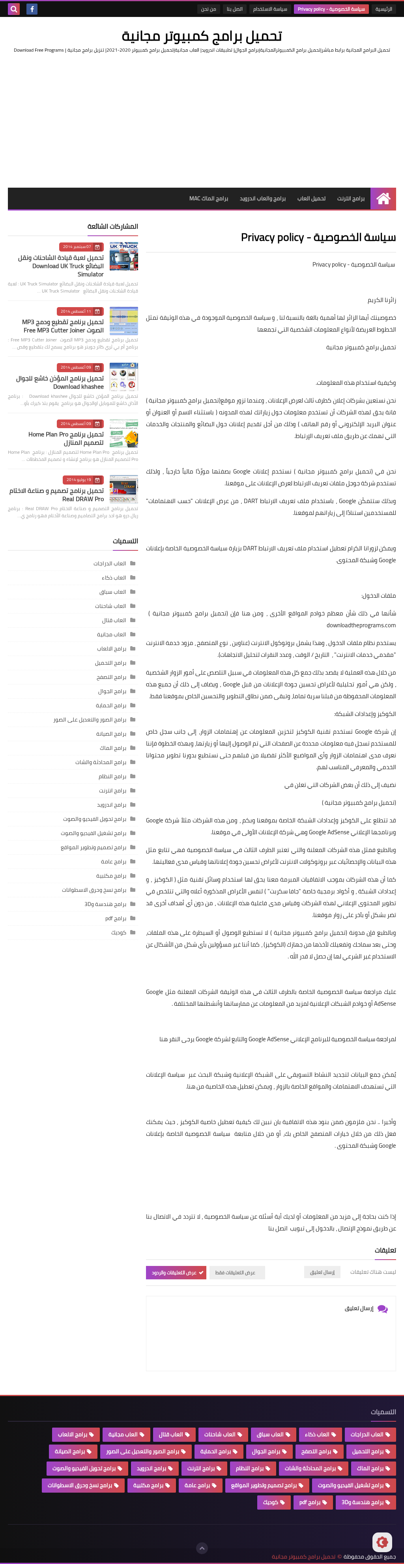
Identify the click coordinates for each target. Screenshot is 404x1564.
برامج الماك (113, 748)
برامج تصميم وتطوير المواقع (93, 847)
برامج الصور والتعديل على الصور (89, 719)
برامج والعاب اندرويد (263, 198)
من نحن (208, 8)
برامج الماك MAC (208, 198)
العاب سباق (112, 592)
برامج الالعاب (111, 648)
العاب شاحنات (110, 606)
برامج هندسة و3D (105, 904)
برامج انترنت (351, 198)
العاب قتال (114, 620)
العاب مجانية (111, 634)
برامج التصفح (111, 677)
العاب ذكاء (114, 577)
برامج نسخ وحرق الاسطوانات (94, 890)
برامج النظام (112, 776)
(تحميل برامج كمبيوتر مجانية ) (358, 802)
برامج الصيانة (111, 734)
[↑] (202, 1548)
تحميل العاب (311, 198)
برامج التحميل (110, 663)
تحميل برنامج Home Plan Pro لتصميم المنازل (66, 438)
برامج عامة (113, 861)
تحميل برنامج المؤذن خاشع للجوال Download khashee (60, 382)
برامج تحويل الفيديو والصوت (94, 819)
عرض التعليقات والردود (174, 1272)
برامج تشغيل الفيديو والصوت (93, 833)
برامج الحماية (111, 705)
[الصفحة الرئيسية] (383, 198)
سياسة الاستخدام (270, 8)
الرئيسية (384, 8)
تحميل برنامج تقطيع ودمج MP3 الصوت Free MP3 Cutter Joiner (63, 326)
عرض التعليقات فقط (235, 1272)
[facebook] (31, 9)
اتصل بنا (235, 8)
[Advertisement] (202, 120)
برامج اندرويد (111, 805)
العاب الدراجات (110, 563)
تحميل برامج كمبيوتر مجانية (202, 35)
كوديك (118, 932)
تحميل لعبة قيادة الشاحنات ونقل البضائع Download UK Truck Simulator (61, 266)
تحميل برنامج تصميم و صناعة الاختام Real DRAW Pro (56, 495)
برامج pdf (115, 918)
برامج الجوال (112, 691)
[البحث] (14, 9)
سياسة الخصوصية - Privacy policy (331, 8)
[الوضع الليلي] (382, 1542)
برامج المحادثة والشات (100, 762)
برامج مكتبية (111, 876)
